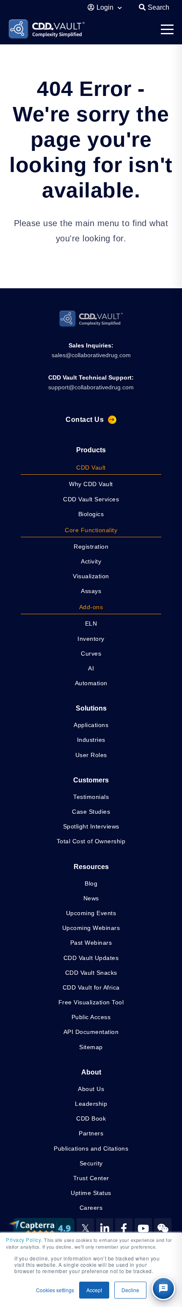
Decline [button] (130, 1289)
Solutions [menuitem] (91, 708)
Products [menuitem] (91, 450)
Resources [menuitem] (91, 866)
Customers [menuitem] (91, 780)
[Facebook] (123, 1228)
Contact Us (85, 419)
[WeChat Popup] (162, 1228)
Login (106, 7)
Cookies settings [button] (55, 1289)
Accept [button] (94, 1289)
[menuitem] (91, 468)
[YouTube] (143, 1228)
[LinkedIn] (104, 1228)
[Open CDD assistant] (163, 1288)
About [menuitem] (91, 1072)
